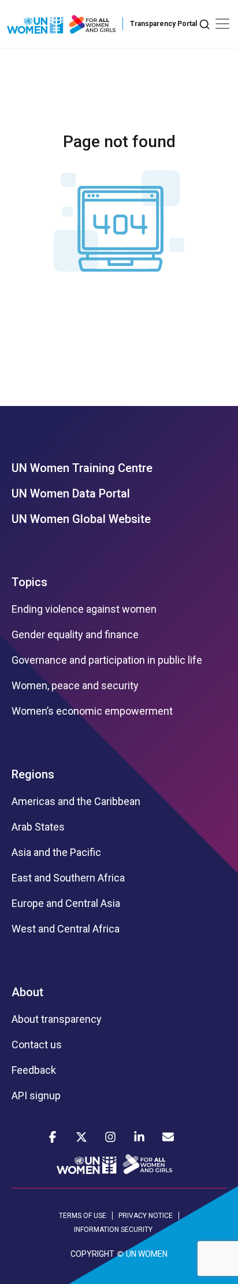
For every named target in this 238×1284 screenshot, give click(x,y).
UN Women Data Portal (71, 493)
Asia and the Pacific (56, 852)
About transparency (57, 1019)
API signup (36, 1096)
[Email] (168, 1137)
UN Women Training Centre (82, 468)
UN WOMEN (147, 1254)
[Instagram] (110, 1137)
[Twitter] (81, 1137)
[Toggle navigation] (222, 23)
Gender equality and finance (75, 635)
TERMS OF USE (82, 1216)
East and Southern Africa (68, 878)
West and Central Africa (66, 929)
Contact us (37, 1045)
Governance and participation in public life (107, 660)
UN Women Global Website (81, 519)
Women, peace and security (75, 686)
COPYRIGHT (92, 1254)
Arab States (38, 827)
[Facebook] (52, 1137)
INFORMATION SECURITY (113, 1230)
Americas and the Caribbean (76, 802)
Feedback (34, 1070)
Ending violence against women (84, 609)
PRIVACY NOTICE (145, 1216)
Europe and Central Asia (66, 903)
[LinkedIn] (139, 1137)
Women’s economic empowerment (92, 711)
